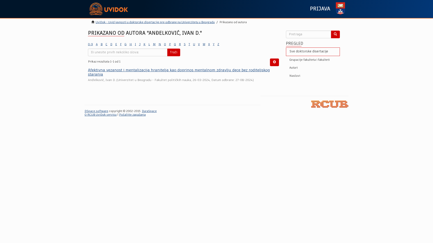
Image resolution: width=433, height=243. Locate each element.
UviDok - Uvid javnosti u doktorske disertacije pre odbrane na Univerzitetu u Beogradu (155, 22)
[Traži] (335, 34)
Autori (293, 67)
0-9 (90, 44)
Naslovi (294, 75)
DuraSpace (149, 111)
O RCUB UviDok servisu (101, 114)
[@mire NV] (329, 104)
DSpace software (96, 111)
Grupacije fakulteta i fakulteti (309, 59)
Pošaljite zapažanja (132, 114)
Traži (173, 52)
